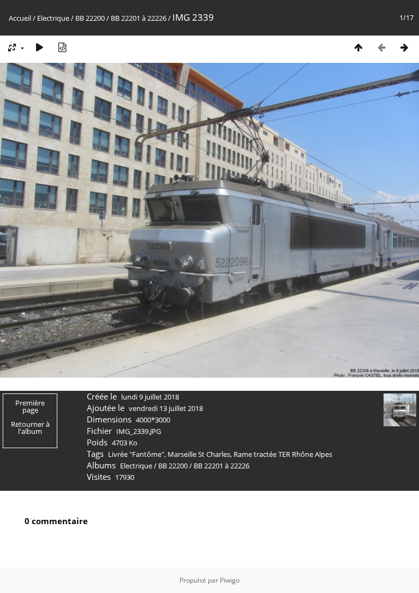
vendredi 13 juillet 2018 (166, 408)
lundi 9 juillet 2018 (150, 397)
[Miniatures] (358, 47)
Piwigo (230, 580)
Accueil (20, 18)
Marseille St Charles (198, 454)
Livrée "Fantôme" (136, 454)
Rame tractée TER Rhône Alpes (283, 454)
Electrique (53, 18)
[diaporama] (39, 47)
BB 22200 (90, 18)
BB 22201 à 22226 (138, 18)
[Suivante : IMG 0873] (404, 47)
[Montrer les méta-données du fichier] (62, 47)
